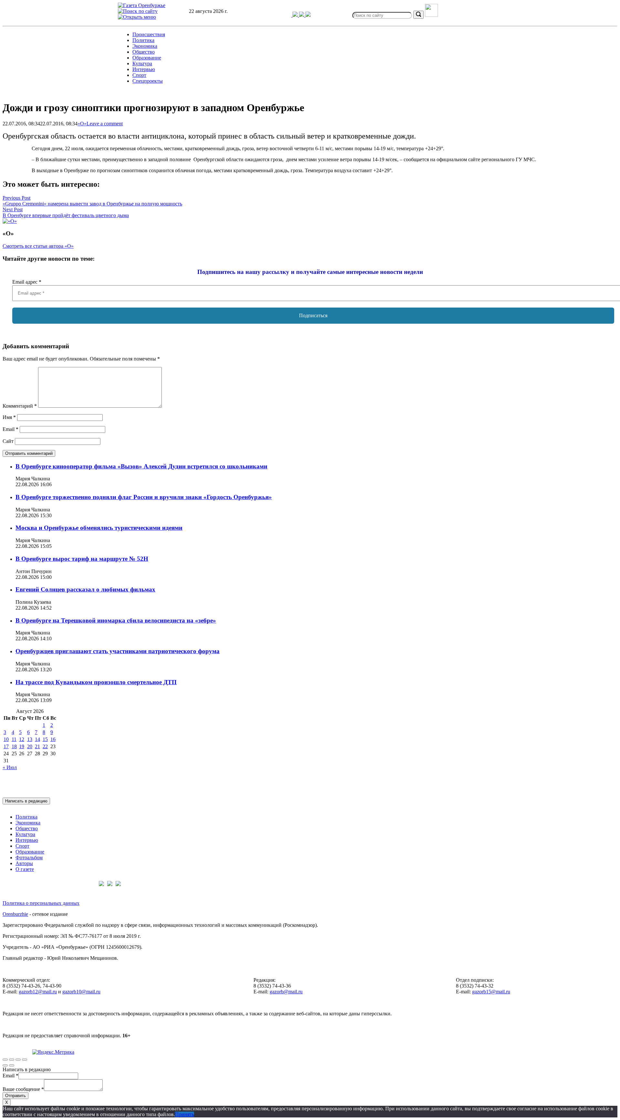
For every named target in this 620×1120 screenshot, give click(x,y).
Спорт (139, 75)
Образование (146, 57)
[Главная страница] (141, 5)
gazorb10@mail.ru (81, 991)
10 (6, 739)
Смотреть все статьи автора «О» (38, 246)
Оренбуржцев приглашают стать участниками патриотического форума (118, 651)
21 (37, 746)
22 (45, 746)
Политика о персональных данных (41, 903)
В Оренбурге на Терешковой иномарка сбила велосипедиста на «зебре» (116, 620)
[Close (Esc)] (5, 1060)
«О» (82, 123)
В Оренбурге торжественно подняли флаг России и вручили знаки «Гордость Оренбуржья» (144, 497)
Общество (143, 52)
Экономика (144, 46)
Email (10, 429)
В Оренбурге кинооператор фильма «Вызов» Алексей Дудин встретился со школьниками (141, 466)
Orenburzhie (15, 914)
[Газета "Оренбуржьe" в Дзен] (308, 15)
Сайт (8, 441)
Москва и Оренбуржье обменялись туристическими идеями (99, 527)
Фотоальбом (29, 857)
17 (6, 746)
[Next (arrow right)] (11, 1065)
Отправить (15, 1095)
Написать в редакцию (26, 801)
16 (53, 739)
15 (45, 739)
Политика (143, 40)
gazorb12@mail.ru (38, 991)
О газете (25, 869)
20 (29, 746)
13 (29, 739)
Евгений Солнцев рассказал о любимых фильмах (85, 589)
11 (14, 739)
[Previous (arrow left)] (5, 1065)
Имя (9, 417)
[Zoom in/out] (24, 1060)
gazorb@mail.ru (286, 991)
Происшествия (148, 34)
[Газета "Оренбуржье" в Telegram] (286, 15)
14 (37, 739)
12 (21, 739)
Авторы (24, 863)
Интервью (143, 69)
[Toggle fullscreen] (18, 1060)
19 (21, 746)
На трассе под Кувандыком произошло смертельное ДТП (96, 682)
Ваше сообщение (23, 1089)
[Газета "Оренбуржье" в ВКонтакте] (296, 15)
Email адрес (26, 282)
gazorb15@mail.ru (491, 991)
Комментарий (20, 406)
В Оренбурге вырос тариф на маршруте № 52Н (82, 558)
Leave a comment (105, 123)
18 (14, 746)
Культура (142, 63)
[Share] (11, 1060)
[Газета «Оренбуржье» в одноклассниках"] (302, 15)
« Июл (10, 767)
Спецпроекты (147, 81)
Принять (184, 1114)
